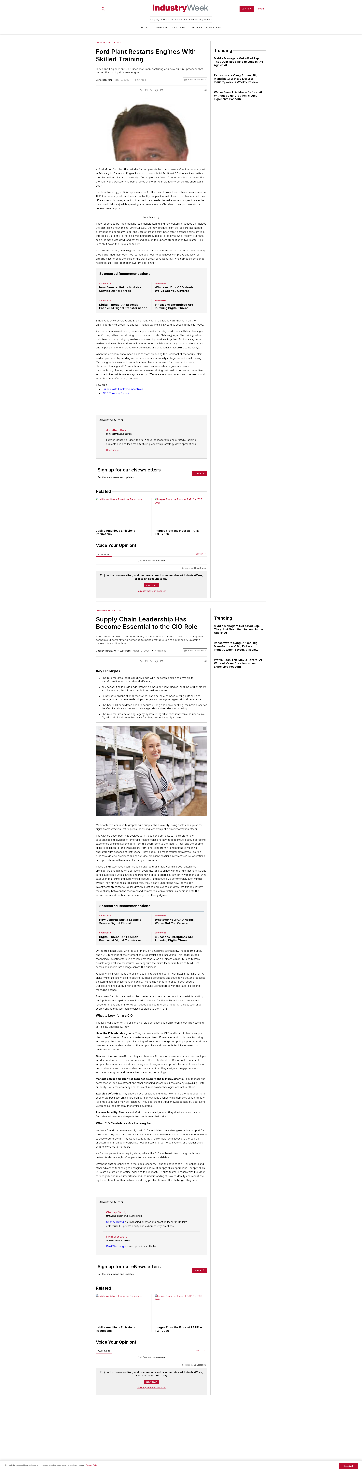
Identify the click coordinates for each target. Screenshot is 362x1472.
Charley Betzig (104, 650)
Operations (178, 28)
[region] (151, 561)
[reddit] (156, 90)
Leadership (195, 28)
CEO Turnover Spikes (116, 393)
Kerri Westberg (122, 650)
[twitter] (151, 90)
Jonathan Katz (104, 79)
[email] (161, 90)
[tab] (104, 554)
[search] (103, 9)
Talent (145, 28)
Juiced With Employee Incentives (123, 389)
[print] (205, 90)
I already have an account (151, 591)
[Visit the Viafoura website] (200, 568)
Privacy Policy (92, 1465)
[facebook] (141, 90)
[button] (98, 9)
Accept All (348, 1466)
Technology (160, 28)
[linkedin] (146, 90)
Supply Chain (213, 28)
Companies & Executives (108, 43)
